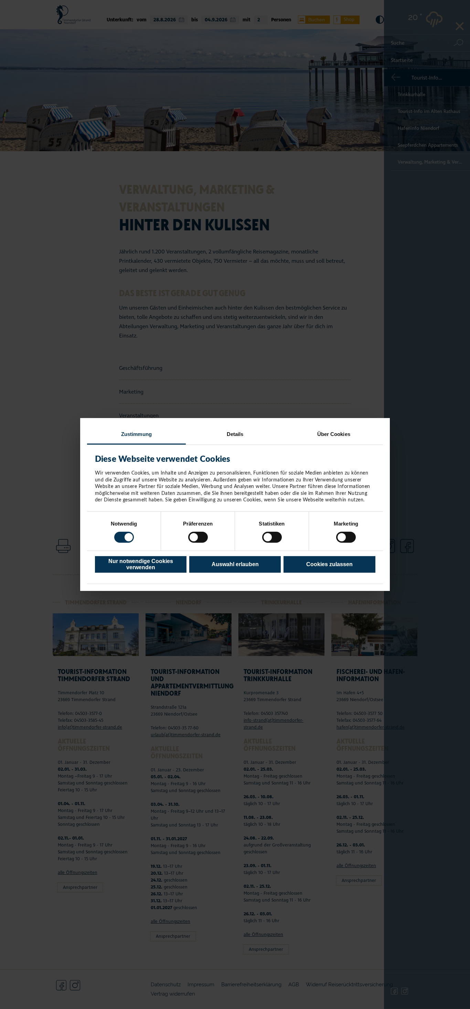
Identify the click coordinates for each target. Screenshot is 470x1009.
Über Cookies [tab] (333, 434)
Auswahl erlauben (235, 564)
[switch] (198, 537)
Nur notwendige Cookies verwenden (140, 564)
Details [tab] (235, 434)
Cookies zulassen (329, 564)
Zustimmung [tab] (136, 434)
